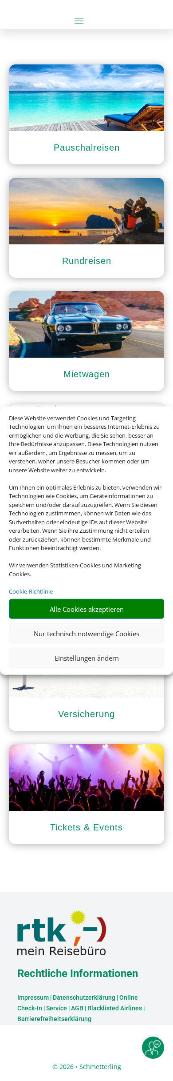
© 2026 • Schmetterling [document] (86, 1066)
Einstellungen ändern (87, 657)
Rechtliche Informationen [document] (77, 974)
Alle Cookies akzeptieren (87, 608)
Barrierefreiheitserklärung (54, 1018)
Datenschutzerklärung (84, 997)
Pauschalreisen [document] (87, 147)
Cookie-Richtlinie (31, 591)
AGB (77, 1008)
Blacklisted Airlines (114, 1008)
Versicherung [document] (86, 714)
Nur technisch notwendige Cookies (86, 633)
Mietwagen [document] (86, 374)
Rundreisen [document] (86, 261)
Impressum (33, 997)
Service (56, 1008)
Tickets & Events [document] (86, 827)
